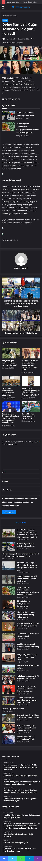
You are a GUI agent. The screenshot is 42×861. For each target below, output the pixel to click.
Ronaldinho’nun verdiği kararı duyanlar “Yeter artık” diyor (27, 578)
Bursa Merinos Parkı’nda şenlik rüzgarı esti (28, 416)
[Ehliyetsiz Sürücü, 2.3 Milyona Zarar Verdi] (8, 739)
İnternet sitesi (7, 490)
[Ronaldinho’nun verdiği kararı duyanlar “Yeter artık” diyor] (8, 579)
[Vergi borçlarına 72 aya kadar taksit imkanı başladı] (8, 657)
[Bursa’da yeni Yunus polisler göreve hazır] (8, 115)
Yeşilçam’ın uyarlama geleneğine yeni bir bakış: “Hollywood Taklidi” (31, 391)
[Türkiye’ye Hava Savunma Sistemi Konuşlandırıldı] (8, 626)
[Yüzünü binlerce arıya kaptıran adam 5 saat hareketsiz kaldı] (8, 728)
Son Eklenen (21, 522)
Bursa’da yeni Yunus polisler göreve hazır (26, 544)
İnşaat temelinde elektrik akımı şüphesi (27, 635)
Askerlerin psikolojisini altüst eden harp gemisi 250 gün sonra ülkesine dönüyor (27, 566)
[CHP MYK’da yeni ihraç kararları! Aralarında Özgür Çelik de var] (8, 689)
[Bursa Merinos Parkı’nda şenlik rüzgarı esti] (31, 406)
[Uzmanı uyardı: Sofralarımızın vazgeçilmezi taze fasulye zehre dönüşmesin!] (8, 126)
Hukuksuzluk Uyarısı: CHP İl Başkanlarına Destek (28, 677)
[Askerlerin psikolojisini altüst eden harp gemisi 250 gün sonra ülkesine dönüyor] (8, 565)
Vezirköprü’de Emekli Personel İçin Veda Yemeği (28, 645)
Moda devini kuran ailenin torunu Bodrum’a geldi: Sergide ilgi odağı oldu (30, 365)
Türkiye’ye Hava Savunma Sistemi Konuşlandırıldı (28, 624)
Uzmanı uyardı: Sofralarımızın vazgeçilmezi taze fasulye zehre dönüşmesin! (28, 591)
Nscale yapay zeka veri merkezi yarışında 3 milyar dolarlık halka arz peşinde (20, 555)
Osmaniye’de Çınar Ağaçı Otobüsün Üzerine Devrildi (28, 716)
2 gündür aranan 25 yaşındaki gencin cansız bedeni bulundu (27, 700)
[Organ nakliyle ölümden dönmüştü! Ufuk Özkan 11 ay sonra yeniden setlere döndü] (11, 406)
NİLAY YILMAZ (10, 39)
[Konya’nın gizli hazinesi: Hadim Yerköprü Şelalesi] (11, 353)
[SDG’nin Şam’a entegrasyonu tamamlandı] (8, 604)
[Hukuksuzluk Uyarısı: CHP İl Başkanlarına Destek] (8, 679)
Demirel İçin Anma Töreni (13, 709)
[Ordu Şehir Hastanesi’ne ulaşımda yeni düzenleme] (11, 381)
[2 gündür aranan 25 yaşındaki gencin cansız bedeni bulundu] (8, 700)
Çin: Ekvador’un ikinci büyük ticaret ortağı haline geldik (26, 614)
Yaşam (14, 15)
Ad (3, 472)
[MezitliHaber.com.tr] (21, 7)
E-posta (5, 481)
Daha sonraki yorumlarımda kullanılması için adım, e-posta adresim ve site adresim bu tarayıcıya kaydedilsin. (19, 502)
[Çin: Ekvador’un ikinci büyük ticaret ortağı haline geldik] (8, 615)
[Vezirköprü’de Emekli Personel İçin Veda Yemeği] (8, 647)
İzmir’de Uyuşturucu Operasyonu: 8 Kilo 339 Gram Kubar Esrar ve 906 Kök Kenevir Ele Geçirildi (27, 533)
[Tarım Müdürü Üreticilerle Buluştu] (8, 669)
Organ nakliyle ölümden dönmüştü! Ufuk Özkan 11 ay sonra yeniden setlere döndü (10, 418)
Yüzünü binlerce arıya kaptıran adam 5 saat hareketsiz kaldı (26, 727)
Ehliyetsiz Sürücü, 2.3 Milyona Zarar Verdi (26, 737)
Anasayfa (7, 15)
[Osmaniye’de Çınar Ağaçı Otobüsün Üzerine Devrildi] (8, 718)
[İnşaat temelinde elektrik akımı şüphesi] (8, 637)
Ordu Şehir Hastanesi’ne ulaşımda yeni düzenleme (8, 391)
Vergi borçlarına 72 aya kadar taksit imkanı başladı (27, 657)
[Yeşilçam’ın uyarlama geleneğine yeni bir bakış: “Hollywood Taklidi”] (31, 381)
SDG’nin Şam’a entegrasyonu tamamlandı (23, 603)
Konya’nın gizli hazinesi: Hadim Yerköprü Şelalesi (9, 363)
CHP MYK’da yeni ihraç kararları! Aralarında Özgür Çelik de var (26, 688)
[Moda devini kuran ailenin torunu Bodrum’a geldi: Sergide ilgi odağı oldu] (31, 353)
